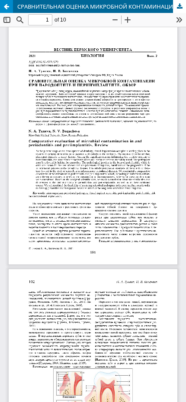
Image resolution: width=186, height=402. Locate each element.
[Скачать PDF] (179, 6)
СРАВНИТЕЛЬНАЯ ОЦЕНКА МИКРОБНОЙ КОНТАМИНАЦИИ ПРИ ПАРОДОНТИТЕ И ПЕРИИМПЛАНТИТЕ (101, 6)
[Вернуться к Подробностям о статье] (6, 6)
